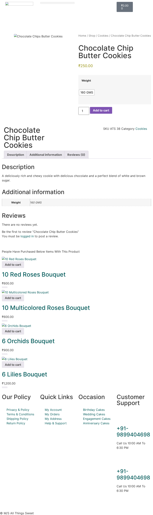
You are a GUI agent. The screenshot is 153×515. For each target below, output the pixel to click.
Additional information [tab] (45, 155)
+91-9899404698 (133, 431)
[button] (57, 3)
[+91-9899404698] (121, 418)
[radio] (86, 92)
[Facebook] (121, 504)
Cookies (103, 35)
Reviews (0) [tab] (76, 155)
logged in (27, 236)
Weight (86, 80)
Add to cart (101, 110)
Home (82, 35)
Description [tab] (15, 155)
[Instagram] (131, 504)
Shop (92, 35)
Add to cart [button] (13, 264)
